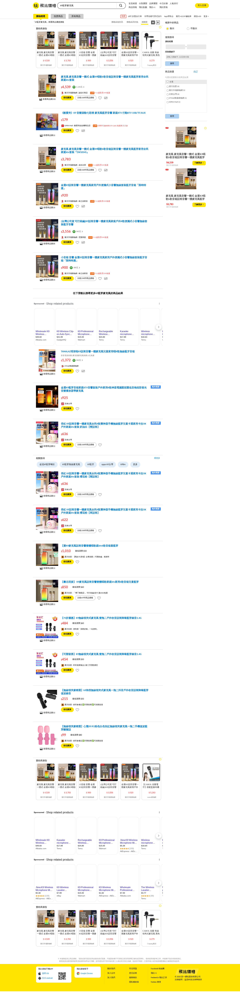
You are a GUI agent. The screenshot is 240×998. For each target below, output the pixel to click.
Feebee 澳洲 (156, 982)
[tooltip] (100, 98)
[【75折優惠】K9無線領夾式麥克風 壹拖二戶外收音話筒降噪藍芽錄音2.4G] (47, 627)
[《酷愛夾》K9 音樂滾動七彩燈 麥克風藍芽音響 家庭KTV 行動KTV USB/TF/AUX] (47, 122)
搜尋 (120, 5)
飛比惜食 (163, 7)
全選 (171, 82)
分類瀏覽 (143, 4)
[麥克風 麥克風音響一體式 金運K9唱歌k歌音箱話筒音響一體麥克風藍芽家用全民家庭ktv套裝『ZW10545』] (47, 158)
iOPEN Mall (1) (174, 102)
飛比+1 (152, 7)
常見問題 (133, 969)
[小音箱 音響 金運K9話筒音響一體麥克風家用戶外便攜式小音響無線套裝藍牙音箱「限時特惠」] (47, 266)
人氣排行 (174, 4)
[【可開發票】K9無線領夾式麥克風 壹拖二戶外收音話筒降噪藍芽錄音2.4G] (47, 663)
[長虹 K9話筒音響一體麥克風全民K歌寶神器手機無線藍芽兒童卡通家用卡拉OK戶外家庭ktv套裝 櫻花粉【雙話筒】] (47, 482)
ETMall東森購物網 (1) (178, 98)
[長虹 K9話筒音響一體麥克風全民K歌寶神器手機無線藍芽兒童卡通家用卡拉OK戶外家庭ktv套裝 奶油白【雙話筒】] (47, 433)
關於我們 (111, 969)
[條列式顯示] (153, 22)
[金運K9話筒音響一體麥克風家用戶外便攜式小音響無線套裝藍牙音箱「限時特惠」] (47, 194)
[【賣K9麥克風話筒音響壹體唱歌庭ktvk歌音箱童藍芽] (47, 555)
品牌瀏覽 (153, 4)
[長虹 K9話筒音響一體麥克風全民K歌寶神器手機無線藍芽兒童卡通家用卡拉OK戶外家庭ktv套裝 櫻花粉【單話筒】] (47, 518)
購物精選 (40, 16)
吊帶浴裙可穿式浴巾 (153, 16)
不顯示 (193, 29)
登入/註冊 (202, 5)
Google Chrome (87, 973)
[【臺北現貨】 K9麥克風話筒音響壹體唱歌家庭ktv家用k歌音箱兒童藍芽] (47, 591)
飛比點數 (143, 7)
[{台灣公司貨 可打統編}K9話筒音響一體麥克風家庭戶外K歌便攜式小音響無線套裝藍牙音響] (47, 230)
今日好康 (163, 4)
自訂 (195, 72)
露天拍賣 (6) (174, 86)
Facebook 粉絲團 (157, 969)
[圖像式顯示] (158, 22)
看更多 (157, 458)
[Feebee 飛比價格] (187, 974)
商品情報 (133, 7)
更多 (135, 464)
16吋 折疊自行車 (135, 16)
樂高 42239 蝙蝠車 (183, 16)
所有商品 (76, 16)
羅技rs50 (197, 16)
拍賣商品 (58, 16)
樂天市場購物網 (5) (177, 90)
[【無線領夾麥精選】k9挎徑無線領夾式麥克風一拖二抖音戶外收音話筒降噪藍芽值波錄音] (47, 699)
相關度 (145, 22)
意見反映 (133, 973)
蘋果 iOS (45, 973)
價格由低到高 (117, 22)
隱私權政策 (134, 982)
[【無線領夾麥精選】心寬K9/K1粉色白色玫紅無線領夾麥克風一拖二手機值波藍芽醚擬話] (47, 735)
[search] (87, 6)
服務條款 (133, 978)
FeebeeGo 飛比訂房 (159, 978)
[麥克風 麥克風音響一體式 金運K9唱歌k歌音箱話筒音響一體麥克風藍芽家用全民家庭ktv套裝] (47, 86)
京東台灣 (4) (174, 94)
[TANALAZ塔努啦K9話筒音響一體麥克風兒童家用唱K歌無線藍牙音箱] (47, 360)
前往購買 (67, 98)
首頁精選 (133, 4)
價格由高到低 (132, 22)
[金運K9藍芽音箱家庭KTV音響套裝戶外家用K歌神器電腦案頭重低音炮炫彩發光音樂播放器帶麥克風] (47, 396)
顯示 (172, 29)
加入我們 (111, 978)
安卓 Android (47, 978)
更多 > (206, 16)
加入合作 (111, 973)
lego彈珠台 (168, 16)
